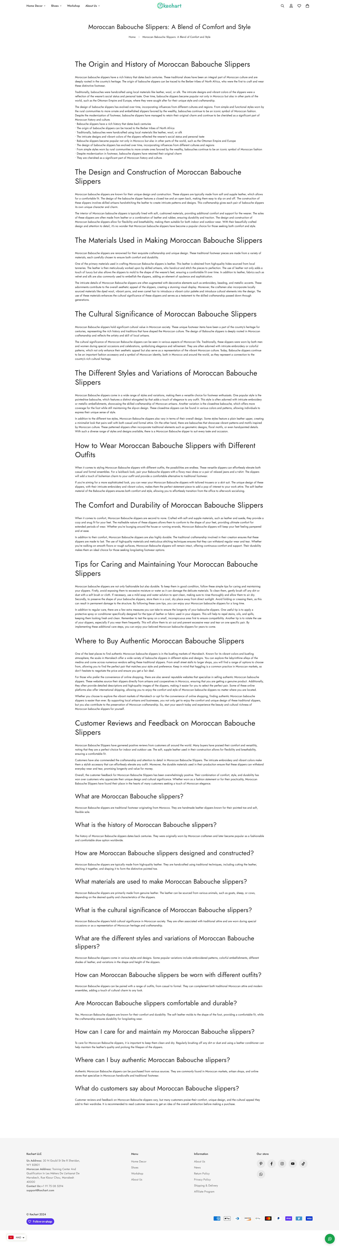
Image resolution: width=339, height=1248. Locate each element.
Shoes (55, 6)
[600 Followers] (271, 1163)
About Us (91, 6)
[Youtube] (293, 1163)
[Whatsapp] (261, 1174)
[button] (307, 6)
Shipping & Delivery (206, 1185)
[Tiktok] (303, 1163)
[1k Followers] (282, 1163)
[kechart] (169, 6)
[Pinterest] (261, 1163)
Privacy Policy (202, 1179)
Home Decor (34, 6)
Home (132, 37)
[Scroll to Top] (332, 1229)
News (197, 1167)
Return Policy (202, 1173)
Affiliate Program (204, 1191)
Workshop (73, 6)
